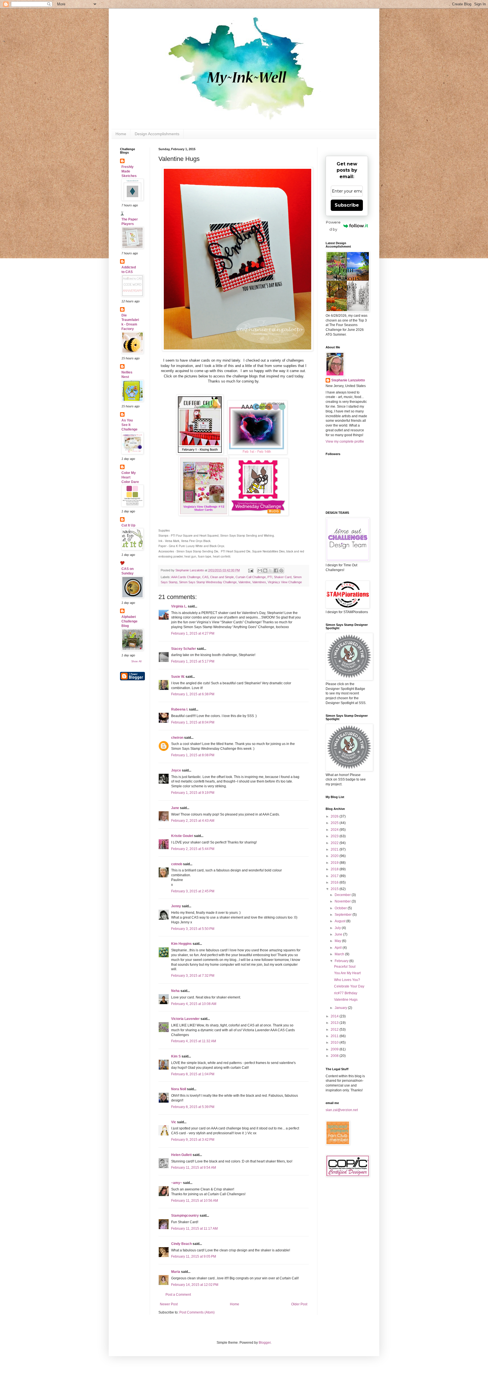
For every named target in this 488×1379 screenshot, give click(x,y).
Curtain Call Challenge (251, 577)
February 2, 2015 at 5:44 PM (192, 849)
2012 (335, 1029)
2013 (335, 1023)
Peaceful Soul (345, 967)
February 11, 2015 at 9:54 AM (193, 1168)
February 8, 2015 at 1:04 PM (192, 1074)
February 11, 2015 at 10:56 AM (194, 1201)
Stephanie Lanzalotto (348, 380)
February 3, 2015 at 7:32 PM (192, 976)
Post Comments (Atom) (197, 1312)
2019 (335, 863)
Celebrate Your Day (349, 986)
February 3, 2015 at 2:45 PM (192, 891)
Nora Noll (178, 1089)
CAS (205, 577)
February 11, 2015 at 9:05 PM (193, 1256)
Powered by (333, 225)
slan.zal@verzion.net (342, 1110)
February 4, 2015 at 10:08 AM (193, 1004)
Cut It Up (128, 525)
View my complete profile (345, 441)
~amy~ (176, 1183)
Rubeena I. (179, 709)
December (343, 895)
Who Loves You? (347, 980)
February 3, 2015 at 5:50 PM (192, 929)
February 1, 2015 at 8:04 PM (192, 722)
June (339, 934)
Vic (173, 1122)
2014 (335, 1016)
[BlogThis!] (265, 570)
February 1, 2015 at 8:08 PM (192, 755)
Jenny (176, 906)
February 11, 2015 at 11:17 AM (194, 1229)
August (340, 921)
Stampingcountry (185, 1216)
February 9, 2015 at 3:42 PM (192, 1140)
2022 (335, 843)
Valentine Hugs (346, 1000)
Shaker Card (282, 577)
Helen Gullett (181, 1155)
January (341, 1008)
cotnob (176, 864)
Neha (175, 991)
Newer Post (169, 1304)
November (343, 901)
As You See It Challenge (129, 424)
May (338, 941)
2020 (335, 856)
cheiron (177, 738)
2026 (335, 816)
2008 (335, 1056)
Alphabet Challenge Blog (129, 621)
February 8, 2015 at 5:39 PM (192, 1107)
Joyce (176, 770)
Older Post (299, 1304)
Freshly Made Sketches (129, 171)
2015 (335, 889)
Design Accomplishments (157, 134)
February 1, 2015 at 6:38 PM (192, 694)
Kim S (176, 1056)
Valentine (244, 582)
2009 (335, 1049)
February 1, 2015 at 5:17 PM (192, 661)
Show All (136, 661)
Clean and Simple (222, 577)
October (341, 908)
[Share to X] (270, 570)
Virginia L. (179, 606)
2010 (335, 1042)
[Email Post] (250, 570)
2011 (335, 1036)
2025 (335, 823)
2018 (335, 869)
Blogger (265, 1343)
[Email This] (260, 570)
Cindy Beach (181, 1244)
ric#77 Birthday (345, 993)
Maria (175, 1272)
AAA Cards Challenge (186, 577)
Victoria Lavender (185, 1019)
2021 (335, 849)
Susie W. (178, 677)
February (342, 961)
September (343, 915)
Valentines (259, 582)
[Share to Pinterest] (281, 570)
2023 (335, 836)
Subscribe (347, 205)
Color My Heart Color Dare (130, 477)
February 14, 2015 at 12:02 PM (194, 1285)
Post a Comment (178, 1295)
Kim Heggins (181, 944)
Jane (175, 808)
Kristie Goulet (182, 836)
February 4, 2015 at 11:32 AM (193, 1041)
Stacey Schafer (183, 649)
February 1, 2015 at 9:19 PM (192, 793)
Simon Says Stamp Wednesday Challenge (208, 582)
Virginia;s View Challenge (285, 582)
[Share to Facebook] (276, 570)
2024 (335, 830)
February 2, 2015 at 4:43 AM (192, 821)
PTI (269, 577)
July (338, 928)
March (340, 954)
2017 (335, 876)
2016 (335, 882)
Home (121, 134)
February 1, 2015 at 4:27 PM (192, 633)
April (339, 948)
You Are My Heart (347, 973)
